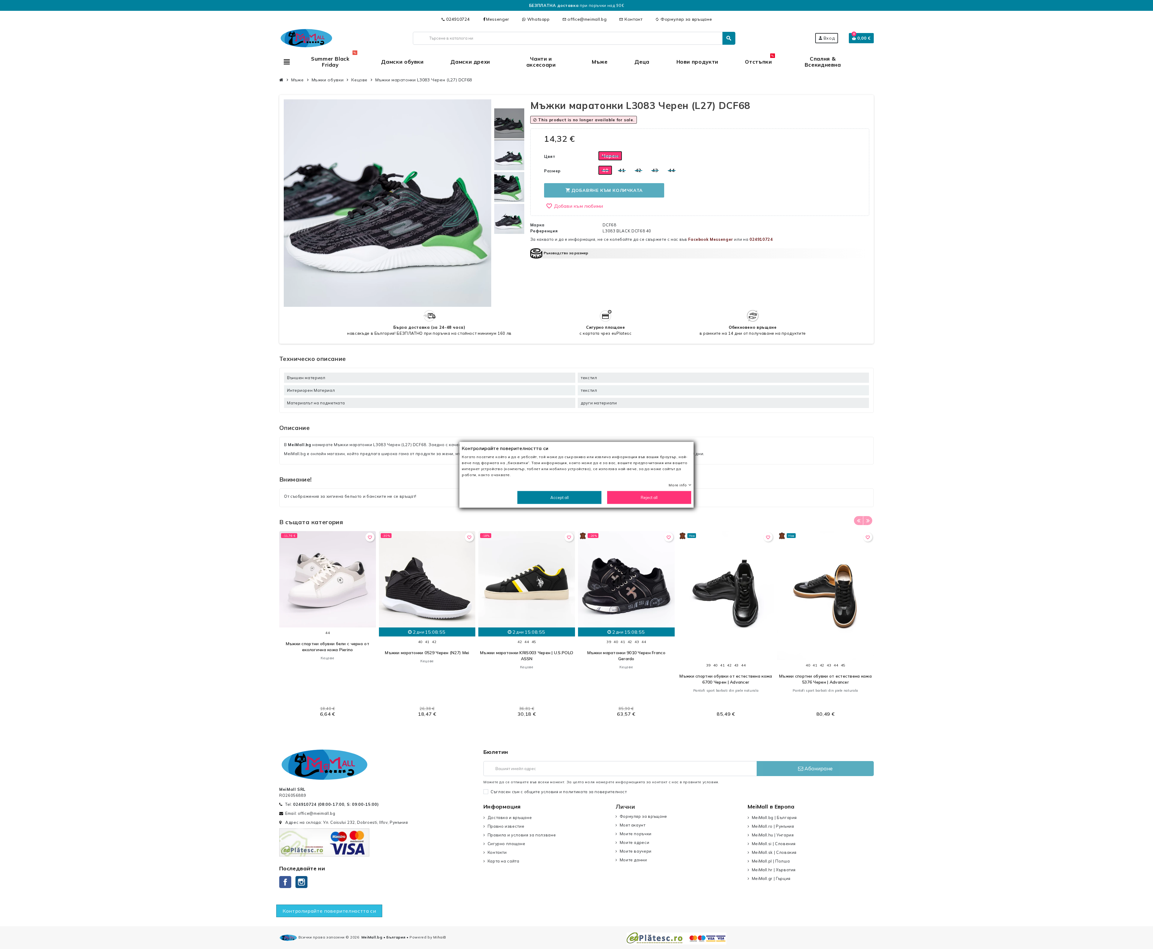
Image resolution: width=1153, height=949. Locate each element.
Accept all (559, 497)
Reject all (649, 497)
